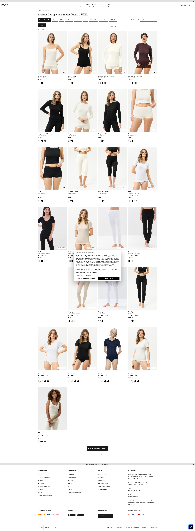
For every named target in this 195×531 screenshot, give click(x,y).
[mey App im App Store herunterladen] (71, 515)
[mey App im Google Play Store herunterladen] (80, 515)
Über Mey (71, 474)
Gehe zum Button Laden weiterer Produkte (42, 36)
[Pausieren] (194, 1)
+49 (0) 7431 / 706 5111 (134, 490)
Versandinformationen (44, 477)
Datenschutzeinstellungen (132, 527)
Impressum (145, 527)
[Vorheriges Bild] (40, 52)
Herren (94, 4)
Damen (87, 4)
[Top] (52, 408)
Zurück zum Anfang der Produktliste (51, 460)
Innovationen (75, 6)
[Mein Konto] (189, 5)
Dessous (95, 6)
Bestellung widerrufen (44, 486)
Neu (81, 6)
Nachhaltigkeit (72, 477)
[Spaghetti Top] (52, 52)
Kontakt (40, 492)
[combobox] (148, 20)
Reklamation (41, 483)
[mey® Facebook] (133, 514)
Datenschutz (119, 527)
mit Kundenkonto (97, 464)
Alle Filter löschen (112, 26)
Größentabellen (102, 489)
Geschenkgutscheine (104, 486)
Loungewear (120, 6)
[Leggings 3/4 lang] (82, 168)
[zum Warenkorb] (192, 5)
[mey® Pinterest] (139, 514)
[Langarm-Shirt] (82, 110)
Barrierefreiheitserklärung (45, 495)
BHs (86, 6)
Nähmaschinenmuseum (74, 492)
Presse (70, 483)
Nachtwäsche (111, 6)
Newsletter (101, 477)
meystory (70, 489)
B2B (69, 486)
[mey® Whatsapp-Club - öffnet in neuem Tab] (143, 514)
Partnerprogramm (103, 483)
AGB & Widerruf (108, 527)
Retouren (40, 480)
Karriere (70, 480)
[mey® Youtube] (136, 514)
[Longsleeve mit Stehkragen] (112, 52)
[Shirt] (142, 168)
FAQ (39, 474)
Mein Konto (101, 480)
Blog (108, 4)
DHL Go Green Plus (103, 1)
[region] (52, 52)
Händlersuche (102, 474)
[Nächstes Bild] (64, 52)
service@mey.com (133, 496)
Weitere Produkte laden (97, 448)
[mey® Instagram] (129, 514)
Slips (90, 6)
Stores (101, 4)
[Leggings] (112, 228)
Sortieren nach (135, 20)
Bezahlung (41, 489)
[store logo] (5, 5)
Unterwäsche (103, 6)
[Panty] (142, 110)
